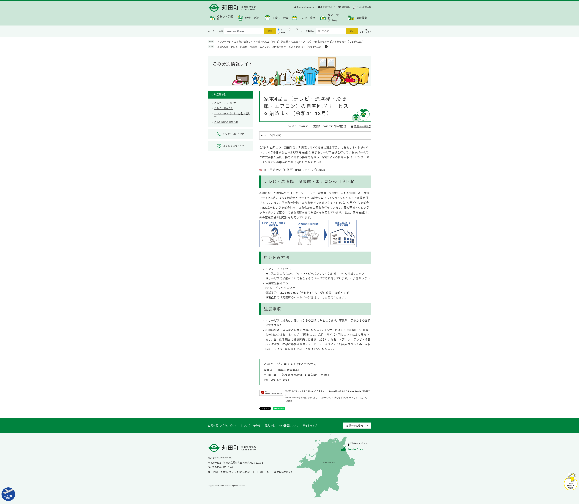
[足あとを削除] (326, 46)
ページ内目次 (272, 135)
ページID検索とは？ (364, 31)
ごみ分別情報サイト (245, 41)
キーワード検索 (215, 31)
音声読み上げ (329, 7)
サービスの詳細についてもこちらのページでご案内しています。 (309, 278)
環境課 (268, 370)
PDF (283, 32)
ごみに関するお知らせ (226, 122)
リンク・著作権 (252, 425)
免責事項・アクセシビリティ (223, 425)
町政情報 (361, 17)
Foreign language (306, 7)
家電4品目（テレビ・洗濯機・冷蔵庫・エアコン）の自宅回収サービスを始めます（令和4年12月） (270, 47)
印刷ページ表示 (362, 126)
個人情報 (270, 425)
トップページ (224, 41)
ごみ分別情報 (218, 94)
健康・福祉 (252, 17)
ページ (295, 29)
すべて (284, 29)
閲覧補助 (346, 7)
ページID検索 (307, 31)
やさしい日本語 (364, 7)
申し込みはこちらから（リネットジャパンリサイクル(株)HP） (305, 273)
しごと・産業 (307, 17)
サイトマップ (310, 425)
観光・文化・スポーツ (333, 18)
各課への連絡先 (354, 425)
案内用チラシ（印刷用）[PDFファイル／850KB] (295, 169)
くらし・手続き (225, 18)
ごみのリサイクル (223, 108)
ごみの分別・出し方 (225, 103)
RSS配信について (288, 425)
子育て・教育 (280, 17)
